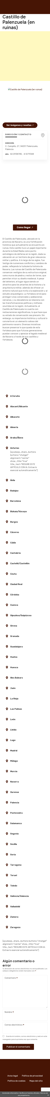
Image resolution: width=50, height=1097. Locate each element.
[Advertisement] (25, 56)
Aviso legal (12, 1076)
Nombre (8, 1012)
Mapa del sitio (36, 1081)
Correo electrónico (13, 1025)
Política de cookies (16, 1081)
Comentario (9, 978)
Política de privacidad (32, 1076)
